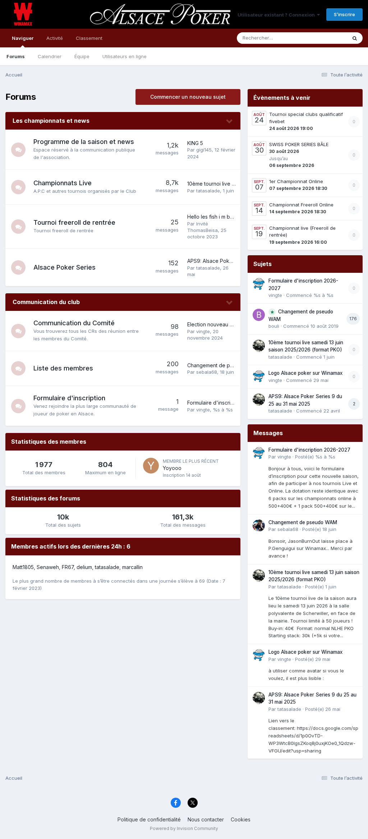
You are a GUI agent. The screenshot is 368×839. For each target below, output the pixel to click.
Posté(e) (315, 457)
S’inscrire (344, 14)
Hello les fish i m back (213, 217)
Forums (15, 56)
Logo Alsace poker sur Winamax (305, 373)
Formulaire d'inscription (69, 398)
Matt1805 (23, 567)
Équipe (81, 56)
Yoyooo (172, 468)
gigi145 (204, 150)
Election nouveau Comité (216, 324)
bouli (273, 326)
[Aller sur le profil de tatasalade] (259, 346)
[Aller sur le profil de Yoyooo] (151, 466)
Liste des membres (63, 368)
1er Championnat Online (296, 181)
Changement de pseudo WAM (223, 365)
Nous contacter (206, 819)
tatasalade (208, 191)
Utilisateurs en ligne (124, 56)
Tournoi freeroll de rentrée (74, 222)
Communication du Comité (74, 323)
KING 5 (195, 143)
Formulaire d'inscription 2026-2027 (228, 403)
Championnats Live (62, 183)
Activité (54, 38)
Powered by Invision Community (184, 828)
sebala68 (206, 372)
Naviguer (22, 38)
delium (84, 567)
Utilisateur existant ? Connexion (277, 15)
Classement (89, 38)
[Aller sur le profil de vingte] (259, 284)
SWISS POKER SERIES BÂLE (298, 144)
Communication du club (46, 302)
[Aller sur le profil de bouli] (259, 315)
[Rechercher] (355, 38)
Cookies (240, 819)
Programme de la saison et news (83, 141)
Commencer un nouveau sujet (188, 97)
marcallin (132, 567)
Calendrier (49, 56)
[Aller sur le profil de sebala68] (259, 525)
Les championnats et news (51, 120)
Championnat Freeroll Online (301, 205)
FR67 (68, 567)
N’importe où (323, 38)
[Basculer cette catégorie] (229, 121)
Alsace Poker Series (64, 267)
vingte (203, 331)
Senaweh (48, 567)
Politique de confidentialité (149, 819)
